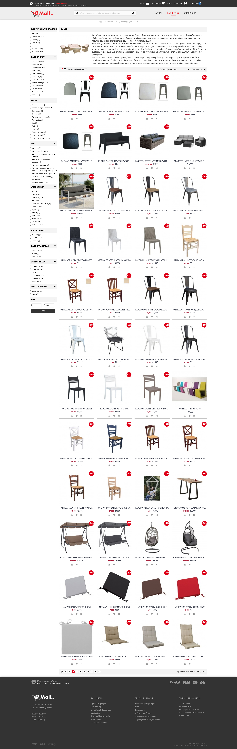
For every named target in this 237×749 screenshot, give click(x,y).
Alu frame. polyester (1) (40, 151)
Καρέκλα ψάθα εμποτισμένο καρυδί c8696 (152, 458)
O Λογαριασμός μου (143, 713)
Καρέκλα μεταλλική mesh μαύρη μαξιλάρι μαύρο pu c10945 (115, 359)
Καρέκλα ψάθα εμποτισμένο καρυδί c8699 (77, 508)
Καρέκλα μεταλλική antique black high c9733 (190, 310)
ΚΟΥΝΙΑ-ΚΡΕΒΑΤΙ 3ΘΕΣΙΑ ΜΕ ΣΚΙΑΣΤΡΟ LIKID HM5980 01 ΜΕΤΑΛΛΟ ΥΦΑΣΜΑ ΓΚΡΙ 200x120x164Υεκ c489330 (115, 558)
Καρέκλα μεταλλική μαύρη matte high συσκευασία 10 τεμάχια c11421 (190, 359)
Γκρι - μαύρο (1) (37, 120)
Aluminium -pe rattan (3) (40, 165)
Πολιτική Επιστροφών (100, 716)
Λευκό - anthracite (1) (39, 132)
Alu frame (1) (36, 148)
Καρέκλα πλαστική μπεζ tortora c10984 (152, 409)
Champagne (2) (37, 111)
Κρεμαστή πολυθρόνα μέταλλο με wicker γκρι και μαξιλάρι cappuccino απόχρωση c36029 (152, 558)
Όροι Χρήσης (96, 719)
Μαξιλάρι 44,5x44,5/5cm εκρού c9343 (77, 657)
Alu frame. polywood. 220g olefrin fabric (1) (44, 155)
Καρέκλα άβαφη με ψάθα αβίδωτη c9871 (77, 310)
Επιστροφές (140, 710)
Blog (137, 707)
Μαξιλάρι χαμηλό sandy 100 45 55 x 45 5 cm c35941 (152, 657)
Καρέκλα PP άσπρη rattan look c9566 (114, 260)
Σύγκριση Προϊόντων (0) (77, 69)
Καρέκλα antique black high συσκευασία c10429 (152, 211)
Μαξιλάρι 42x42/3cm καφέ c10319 (152, 607)
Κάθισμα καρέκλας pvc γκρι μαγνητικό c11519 (77, 112)
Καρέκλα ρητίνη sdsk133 (190, 409)
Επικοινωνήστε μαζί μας (145, 704)
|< (62, 671)
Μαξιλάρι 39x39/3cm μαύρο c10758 (114, 607)
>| (99, 671)
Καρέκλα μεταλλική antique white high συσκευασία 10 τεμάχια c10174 (77, 359)
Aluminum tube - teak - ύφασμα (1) (44, 173)
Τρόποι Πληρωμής (98, 704)
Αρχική (101, 22)
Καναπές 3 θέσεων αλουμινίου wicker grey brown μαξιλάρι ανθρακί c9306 (152, 161)
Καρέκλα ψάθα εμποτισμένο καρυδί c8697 (190, 458)
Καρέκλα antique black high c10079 (114, 211)
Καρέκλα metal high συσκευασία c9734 (190, 211)
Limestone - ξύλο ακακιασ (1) (42, 177)
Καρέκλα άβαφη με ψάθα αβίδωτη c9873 (115, 310)
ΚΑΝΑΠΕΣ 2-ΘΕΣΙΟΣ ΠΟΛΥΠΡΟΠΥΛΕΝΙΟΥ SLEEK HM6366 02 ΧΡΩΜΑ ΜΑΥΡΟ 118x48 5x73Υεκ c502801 (115, 161)
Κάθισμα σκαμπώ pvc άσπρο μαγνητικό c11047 (152, 112)
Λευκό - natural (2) (38, 135)
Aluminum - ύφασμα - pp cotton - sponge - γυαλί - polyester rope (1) (44, 169)
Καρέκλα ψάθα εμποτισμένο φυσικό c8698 (115, 508)
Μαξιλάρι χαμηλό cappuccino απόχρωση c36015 (115, 657)
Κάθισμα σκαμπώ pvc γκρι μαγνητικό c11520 (190, 112)
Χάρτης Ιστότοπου (99, 723)
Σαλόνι (136, 22)
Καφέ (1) (35, 123)
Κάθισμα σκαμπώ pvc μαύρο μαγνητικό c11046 (77, 161)
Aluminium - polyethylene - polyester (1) (41, 161)
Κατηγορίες (111, 22)
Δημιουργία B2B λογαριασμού (147, 720)
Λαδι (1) (35, 126)
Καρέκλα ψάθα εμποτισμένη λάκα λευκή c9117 (77, 458)
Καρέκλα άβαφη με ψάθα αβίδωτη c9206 (190, 260)
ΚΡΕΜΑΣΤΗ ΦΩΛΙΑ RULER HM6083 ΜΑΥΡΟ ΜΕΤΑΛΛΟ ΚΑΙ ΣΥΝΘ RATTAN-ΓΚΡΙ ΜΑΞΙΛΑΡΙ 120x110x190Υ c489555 (190, 558)
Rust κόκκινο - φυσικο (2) (41, 117)
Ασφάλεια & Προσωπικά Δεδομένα (101, 711)
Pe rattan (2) (36, 180)
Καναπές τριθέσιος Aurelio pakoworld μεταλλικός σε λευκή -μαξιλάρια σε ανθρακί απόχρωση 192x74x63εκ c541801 (77, 211)
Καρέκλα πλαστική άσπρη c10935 (114, 409)
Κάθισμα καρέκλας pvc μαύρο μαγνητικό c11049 (115, 112)
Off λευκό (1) (36, 114)
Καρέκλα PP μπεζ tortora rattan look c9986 (152, 260)
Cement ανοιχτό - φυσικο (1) (42, 108)
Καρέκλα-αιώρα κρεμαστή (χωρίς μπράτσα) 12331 (152, 508)
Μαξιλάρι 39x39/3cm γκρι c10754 (77, 607)
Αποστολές (96, 707)
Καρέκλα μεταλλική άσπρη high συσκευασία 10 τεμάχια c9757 (152, 359)
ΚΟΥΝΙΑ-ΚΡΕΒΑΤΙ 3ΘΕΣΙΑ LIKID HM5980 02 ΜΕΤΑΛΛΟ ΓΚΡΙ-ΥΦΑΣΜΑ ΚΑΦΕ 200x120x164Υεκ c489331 (77, 558)
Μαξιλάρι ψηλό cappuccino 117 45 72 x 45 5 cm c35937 (190, 657)
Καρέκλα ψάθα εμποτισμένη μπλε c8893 (115, 458)
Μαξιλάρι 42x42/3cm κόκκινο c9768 (190, 607)
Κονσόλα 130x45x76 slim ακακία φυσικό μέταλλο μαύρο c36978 (190, 508)
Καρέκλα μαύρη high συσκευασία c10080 (152, 310)
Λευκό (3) (35, 129)
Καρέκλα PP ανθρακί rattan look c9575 (77, 260)
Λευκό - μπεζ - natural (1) (41, 138)
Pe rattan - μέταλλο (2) (40, 183)
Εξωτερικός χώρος (125, 22)
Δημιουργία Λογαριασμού (145, 716)
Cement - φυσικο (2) (39, 105)
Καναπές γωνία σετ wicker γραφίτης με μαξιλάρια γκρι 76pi (190, 161)
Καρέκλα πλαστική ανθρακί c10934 (77, 409)
